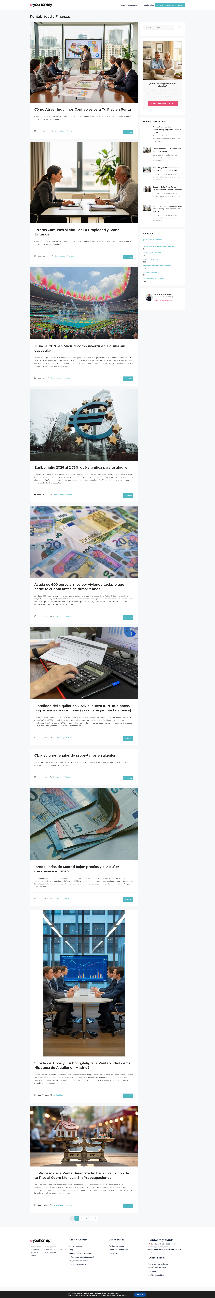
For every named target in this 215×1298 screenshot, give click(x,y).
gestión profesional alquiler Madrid (158, 246)
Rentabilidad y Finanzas (64, 131)
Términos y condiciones (158, 1264)
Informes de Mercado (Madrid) (81, 1257)
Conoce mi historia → (163, 300)
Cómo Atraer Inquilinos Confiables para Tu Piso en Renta (82, 109)
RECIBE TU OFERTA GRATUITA (163, 104)
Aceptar (140, 1294)
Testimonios (149, 5)
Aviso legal (152, 1271)
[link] (147, 150)
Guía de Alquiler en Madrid (80, 1253)
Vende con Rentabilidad (118, 1250)
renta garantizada (151, 272)
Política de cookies (156, 1275)
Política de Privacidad (157, 1268)
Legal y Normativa (151, 259)
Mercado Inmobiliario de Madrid (157, 266)
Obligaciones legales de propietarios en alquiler (75, 755)
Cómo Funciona (134, 5)
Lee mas (128, 132)
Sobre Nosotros (75, 1246)
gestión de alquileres (152, 240)
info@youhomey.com (159, 1247)
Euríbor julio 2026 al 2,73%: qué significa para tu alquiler (81, 467)
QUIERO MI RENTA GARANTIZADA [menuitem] (170, 5)
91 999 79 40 (155, 1252)
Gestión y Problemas (152, 253)
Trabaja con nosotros (78, 1265)
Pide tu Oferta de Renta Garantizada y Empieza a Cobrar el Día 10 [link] (167, 129)
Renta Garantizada (116, 1246)
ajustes (124, 1296)
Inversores (113, 1253)
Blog (71, 1250)
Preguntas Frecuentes (78, 1261)
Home (122, 5)
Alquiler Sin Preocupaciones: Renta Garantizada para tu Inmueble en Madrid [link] (167, 209)
